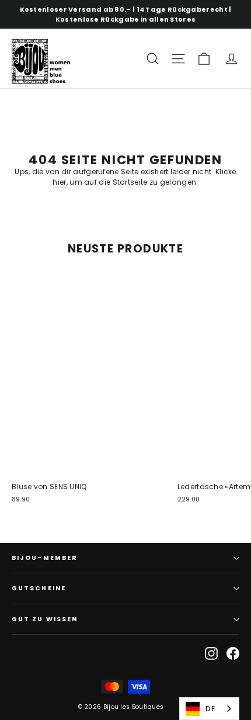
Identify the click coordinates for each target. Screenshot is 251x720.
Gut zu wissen (45, 619)
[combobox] (209, 708)
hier (59, 182)
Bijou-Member (44, 557)
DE (210, 708)
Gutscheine (39, 588)
